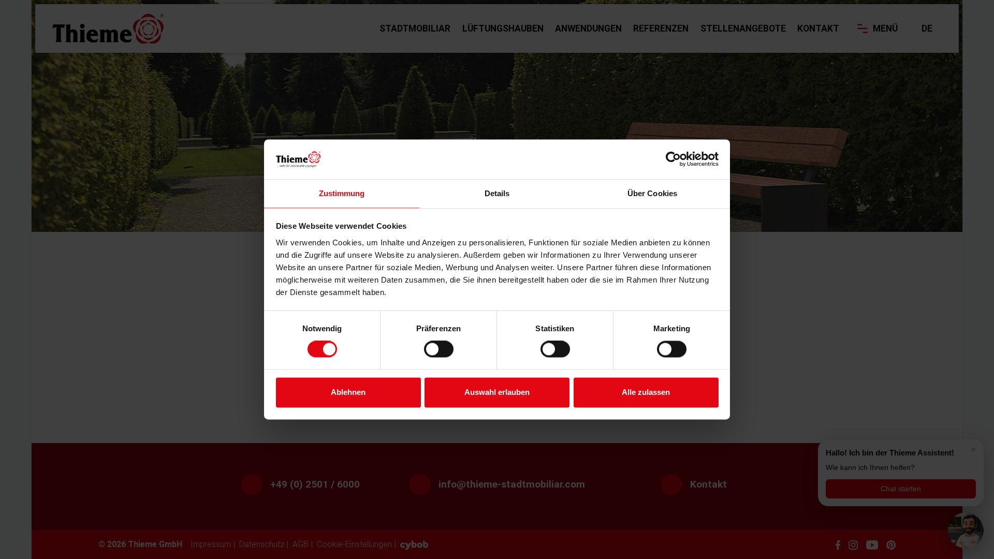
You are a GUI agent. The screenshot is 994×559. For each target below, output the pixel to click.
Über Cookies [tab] (652, 193)
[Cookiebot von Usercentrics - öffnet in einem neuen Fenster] (673, 159)
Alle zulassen (646, 392)
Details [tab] (497, 193)
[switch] (439, 349)
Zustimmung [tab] (342, 193)
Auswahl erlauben (497, 392)
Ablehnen (348, 392)
